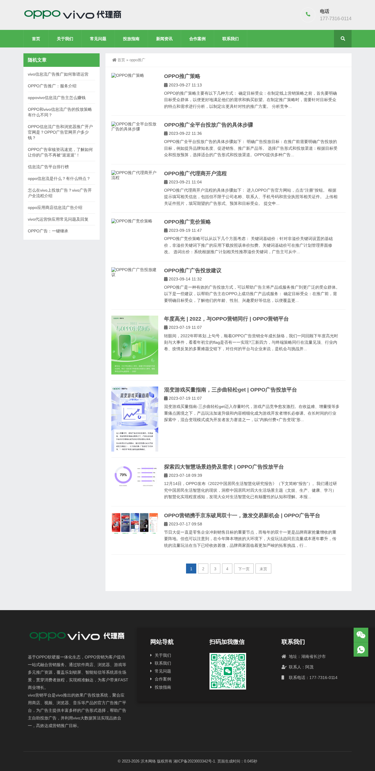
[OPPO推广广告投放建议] (134, 272)
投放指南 (131, 38)
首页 (36, 38)
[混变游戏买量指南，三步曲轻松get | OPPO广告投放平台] (134, 419)
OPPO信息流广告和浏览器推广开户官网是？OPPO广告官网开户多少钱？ (60, 132)
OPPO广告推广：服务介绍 (52, 86)
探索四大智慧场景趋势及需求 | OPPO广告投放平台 (224, 467)
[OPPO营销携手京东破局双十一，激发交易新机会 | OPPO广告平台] (134, 523)
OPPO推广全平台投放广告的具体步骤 (208, 125)
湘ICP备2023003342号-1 (194, 761)
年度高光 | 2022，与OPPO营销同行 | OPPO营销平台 (226, 319)
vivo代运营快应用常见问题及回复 (58, 219)
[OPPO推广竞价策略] (134, 221)
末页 (263, 569)
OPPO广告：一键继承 (48, 231)
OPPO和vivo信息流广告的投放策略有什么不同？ (60, 112)
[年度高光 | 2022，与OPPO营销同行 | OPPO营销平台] (134, 345)
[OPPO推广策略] (134, 75)
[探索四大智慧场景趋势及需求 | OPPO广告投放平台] (134, 475)
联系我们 (230, 38)
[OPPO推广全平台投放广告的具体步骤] (134, 127)
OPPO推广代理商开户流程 (195, 173)
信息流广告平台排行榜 (48, 166)
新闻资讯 (164, 38)
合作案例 (197, 38)
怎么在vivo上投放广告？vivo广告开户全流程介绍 (60, 193)
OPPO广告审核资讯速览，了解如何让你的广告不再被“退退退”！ (60, 152)
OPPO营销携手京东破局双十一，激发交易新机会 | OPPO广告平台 (242, 515)
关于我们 (65, 38)
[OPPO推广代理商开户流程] (134, 175)
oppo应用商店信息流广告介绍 (55, 207)
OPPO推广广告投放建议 (192, 270)
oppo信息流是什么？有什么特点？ (59, 178)
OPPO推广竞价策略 (187, 222)
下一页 (244, 569)
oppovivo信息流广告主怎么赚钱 (57, 97)
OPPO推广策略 (182, 76)
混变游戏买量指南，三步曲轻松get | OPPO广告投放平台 (230, 390)
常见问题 (98, 38)
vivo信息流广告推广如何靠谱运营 (58, 74)
